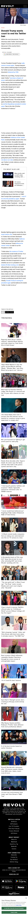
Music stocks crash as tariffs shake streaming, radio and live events (20, 175)
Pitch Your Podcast (14, 828)
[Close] (26, 898)
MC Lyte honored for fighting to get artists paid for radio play (13, 440)
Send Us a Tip (14, 844)
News (3, 27)
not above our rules (7, 160)
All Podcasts (14, 824)
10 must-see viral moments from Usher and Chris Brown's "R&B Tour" (12, 794)
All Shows (14, 821)
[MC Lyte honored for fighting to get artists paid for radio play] (14, 430)
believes (22, 239)
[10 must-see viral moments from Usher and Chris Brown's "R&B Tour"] (14, 783)
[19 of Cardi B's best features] (14, 671)
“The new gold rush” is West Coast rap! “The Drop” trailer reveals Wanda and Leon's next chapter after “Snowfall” (13, 585)
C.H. (5, 52)
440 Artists (14, 833)
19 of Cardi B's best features (11, 680)
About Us (14, 839)
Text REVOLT (14, 859)
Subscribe (14, 855)
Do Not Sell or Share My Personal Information (14, 908)
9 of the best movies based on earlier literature (11, 747)
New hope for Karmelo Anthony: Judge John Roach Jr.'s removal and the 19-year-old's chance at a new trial (13, 392)
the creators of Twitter (16, 251)
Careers (14, 849)
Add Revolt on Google (12, 54)
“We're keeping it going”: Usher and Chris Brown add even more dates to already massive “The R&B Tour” (13, 634)
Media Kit (14, 846)
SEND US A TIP (14, 874)
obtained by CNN (13, 72)
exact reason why (6, 234)
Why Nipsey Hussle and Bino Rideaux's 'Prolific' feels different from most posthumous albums (12, 725)
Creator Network (14, 831)
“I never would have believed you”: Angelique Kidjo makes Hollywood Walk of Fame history (12, 513)
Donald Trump (9, 312)
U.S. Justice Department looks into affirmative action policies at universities (19, 185)
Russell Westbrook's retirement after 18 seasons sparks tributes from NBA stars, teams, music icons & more (12, 770)
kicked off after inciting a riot (10, 265)
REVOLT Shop (14, 862)
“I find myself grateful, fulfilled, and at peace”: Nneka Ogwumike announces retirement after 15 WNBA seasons (13, 488)
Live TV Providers (14, 826)
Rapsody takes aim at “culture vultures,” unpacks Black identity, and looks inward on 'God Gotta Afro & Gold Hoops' (12, 342)
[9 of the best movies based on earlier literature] (14, 737)
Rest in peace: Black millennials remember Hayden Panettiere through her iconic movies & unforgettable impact (11, 658)
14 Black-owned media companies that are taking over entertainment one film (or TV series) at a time (12, 536)
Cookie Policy (18, 905)
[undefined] (8, 175)
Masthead (14, 842)
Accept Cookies (14, 912)
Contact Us (14, 857)
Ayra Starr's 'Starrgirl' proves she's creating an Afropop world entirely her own (12, 701)
